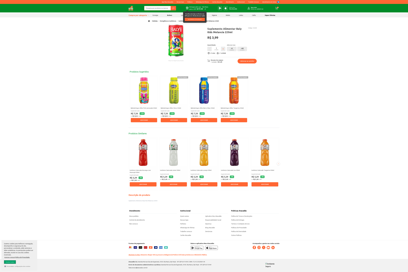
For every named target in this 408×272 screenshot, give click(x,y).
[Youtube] (268, 247)
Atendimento (230, 2)
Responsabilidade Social (213, 220)
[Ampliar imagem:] (176, 40)
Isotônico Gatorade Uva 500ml (230, 170)
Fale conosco (133, 224)
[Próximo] (278, 163)
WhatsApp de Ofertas (202, 2)
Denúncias (208, 231)
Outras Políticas (236, 235)
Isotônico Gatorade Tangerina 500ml (262, 170)
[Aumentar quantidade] (223, 49)
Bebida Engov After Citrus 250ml (171, 108)
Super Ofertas (270, 15)
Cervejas (155, 15)
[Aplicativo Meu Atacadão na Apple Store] (226, 8)
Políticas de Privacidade (239, 227)
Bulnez (169, 15)
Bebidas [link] (155, 21)
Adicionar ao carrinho (247, 61)
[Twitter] (263, 247)
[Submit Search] (173, 8)
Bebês (228, 15)
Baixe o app (233, 8)
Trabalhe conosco (186, 231)
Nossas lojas (180, 2)
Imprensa (208, 224)
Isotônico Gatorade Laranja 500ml (201, 170)
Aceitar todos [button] (10, 262)
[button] (17, 266)
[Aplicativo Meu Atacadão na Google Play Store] (220, 8)
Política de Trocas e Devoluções (241, 216)
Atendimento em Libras (269, 2)
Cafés (254, 15)
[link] (149, 21)
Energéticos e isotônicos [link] (168, 21)
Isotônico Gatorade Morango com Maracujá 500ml (140, 171)
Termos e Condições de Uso (240, 224)
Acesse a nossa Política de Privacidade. (17, 257)
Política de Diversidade (238, 231)
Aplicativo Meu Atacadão (213, 216)
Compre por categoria (138, 15)
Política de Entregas (237, 220)
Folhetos (190, 2)
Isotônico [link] (182, 21)
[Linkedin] (273, 247)
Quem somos (184, 216)
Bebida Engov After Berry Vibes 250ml (203, 108)
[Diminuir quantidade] (209, 49)
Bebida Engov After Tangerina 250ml (232, 108)
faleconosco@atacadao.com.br (138, 267)
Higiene (214, 15)
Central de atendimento (137, 220)
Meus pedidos (134, 216)
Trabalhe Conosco (253, 2)
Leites (241, 15)
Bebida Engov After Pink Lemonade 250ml (144, 108)
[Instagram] (259, 247)
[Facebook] (254, 247)
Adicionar (144, 120)
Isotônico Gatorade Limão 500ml (170, 170)
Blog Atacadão (210, 227)
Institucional (241, 2)
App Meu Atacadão (167, 2)
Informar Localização (195, 19)
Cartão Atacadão (217, 2)
